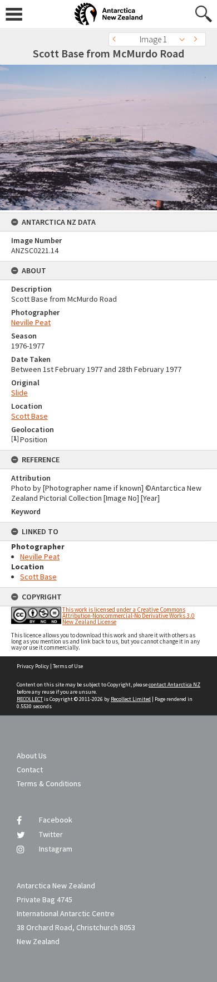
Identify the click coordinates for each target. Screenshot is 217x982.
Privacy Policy (33, 666)
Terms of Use (68, 666)
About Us (32, 756)
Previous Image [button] (117, 39)
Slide (19, 393)
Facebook (55, 820)
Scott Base (29, 416)
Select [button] (185, 39)
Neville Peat (31, 322)
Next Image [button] (197, 39)
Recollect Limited (131, 699)
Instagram (55, 849)
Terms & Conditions (49, 783)
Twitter (51, 834)
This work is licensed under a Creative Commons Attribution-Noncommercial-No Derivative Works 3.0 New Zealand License (128, 616)
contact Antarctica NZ (174, 684)
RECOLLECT (30, 699)
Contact (30, 770)
